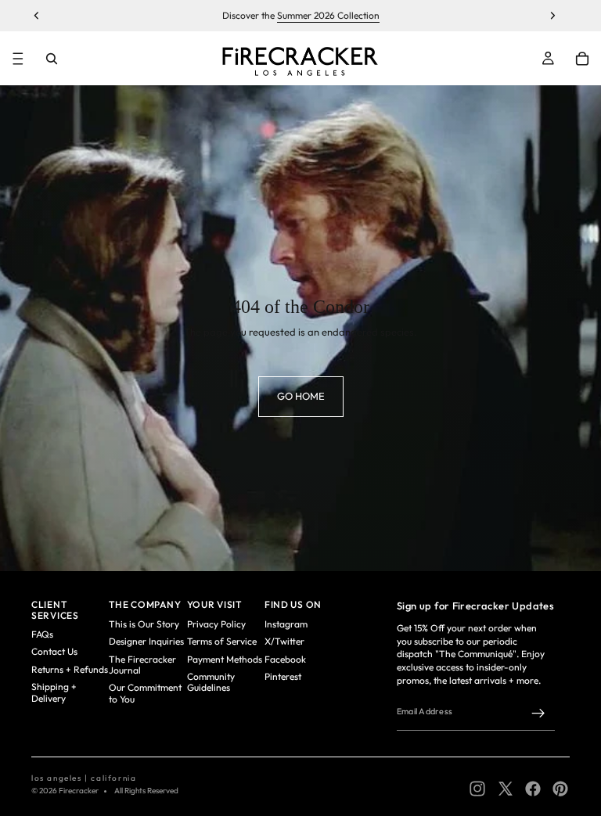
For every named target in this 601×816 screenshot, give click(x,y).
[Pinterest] (560, 788)
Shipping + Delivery (54, 692)
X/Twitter (284, 641)
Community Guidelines (211, 681)
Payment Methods (224, 659)
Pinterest (283, 676)
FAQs (42, 634)
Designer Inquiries (146, 641)
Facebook (285, 659)
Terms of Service (222, 641)
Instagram (286, 624)
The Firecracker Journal (142, 664)
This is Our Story (144, 624)
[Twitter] (505, 788)
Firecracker (79, 790)
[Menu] (18, 59)
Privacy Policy (216, 624)
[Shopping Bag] (582, 58)
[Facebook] (533, 788)
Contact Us (54, 651)
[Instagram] (477, 788)
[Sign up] (538, 713)
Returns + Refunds (69, 669)
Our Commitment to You (145, 692)
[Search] (51, 58)
